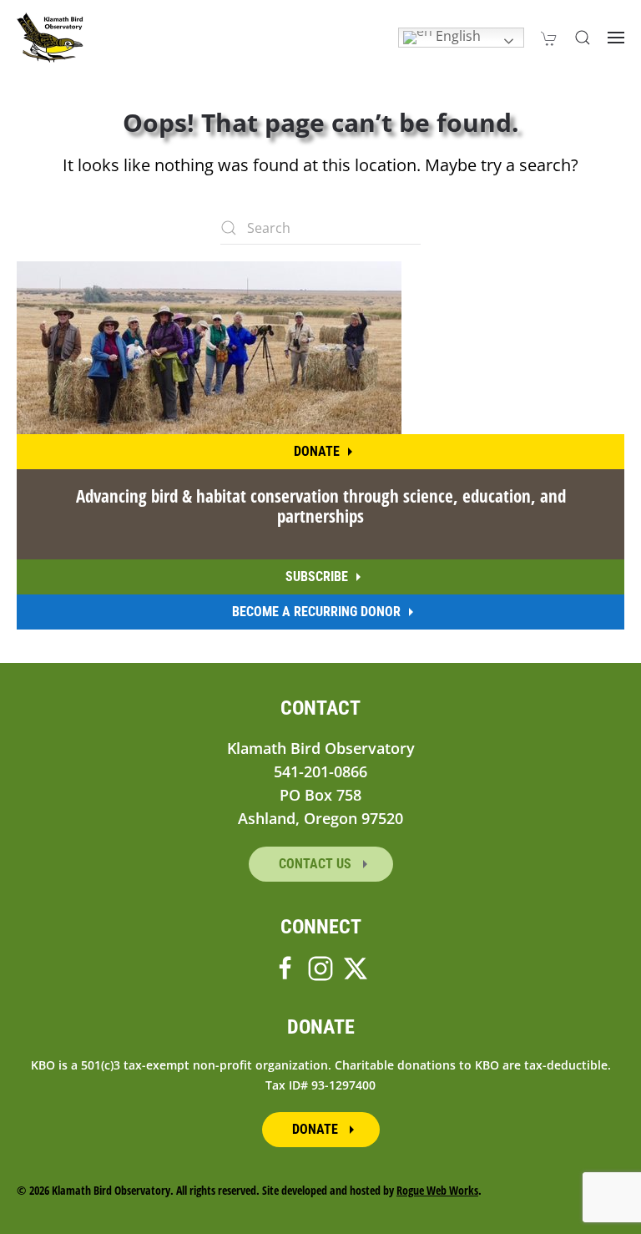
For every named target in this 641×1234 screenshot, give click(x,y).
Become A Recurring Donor (316, 612)
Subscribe (316, 576)
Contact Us (317, 864)
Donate (317, 451)
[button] (582, 37)
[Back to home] (50, 37)
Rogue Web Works (437, 1190)
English (456, 36)
